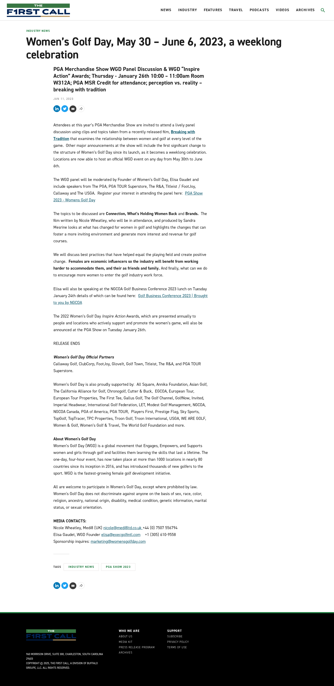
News (166, 10)
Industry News (38, 31)
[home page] (38, 10)
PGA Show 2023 (118, 567)
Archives (305, 10)
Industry (187, 10)
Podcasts (259, 10)
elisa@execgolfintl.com (120, 534)
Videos (282, 10)
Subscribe (175, 636)
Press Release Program (137, 647)
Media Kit (125, 642)
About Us (125, 636)
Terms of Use (177, 647)
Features (213, 10)
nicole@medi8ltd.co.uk (122, 528)
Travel (236, 10)
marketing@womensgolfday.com (118, 541)
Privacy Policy (178, 642)
